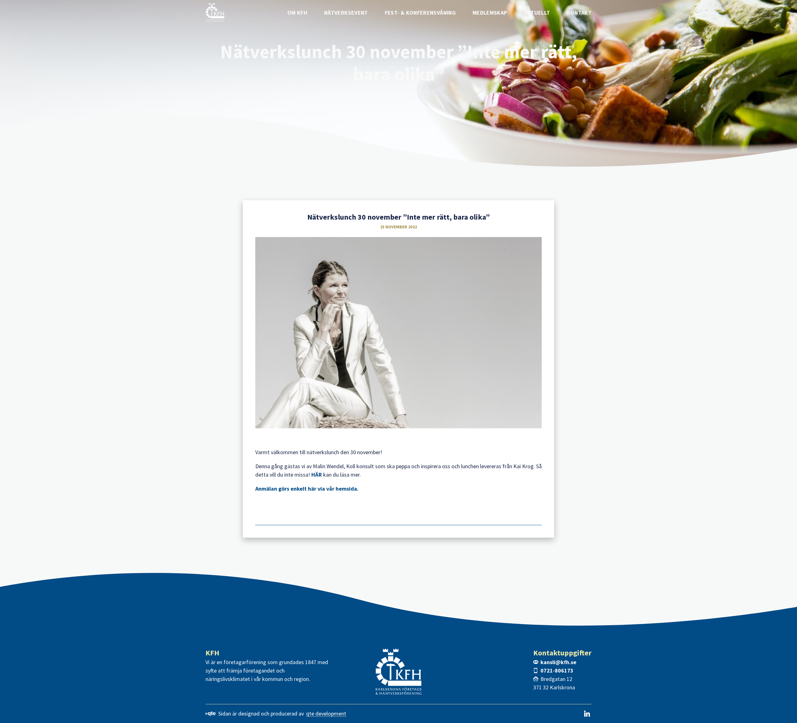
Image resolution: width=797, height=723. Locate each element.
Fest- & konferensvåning (420, 12)
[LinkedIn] (587, 714)
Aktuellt (537, 12)
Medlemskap (490, 12)
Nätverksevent (346, 12)
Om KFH (297, 12)
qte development (326, 714)
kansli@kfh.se (558, 662)
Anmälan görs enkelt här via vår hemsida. (307, 488)
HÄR (316, 474)
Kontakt (579, 12)
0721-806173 (556, 670)
